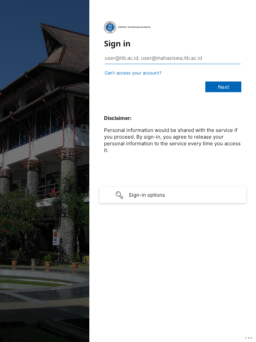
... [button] (249, 336)
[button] (172, 195)
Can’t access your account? (133, 72)
